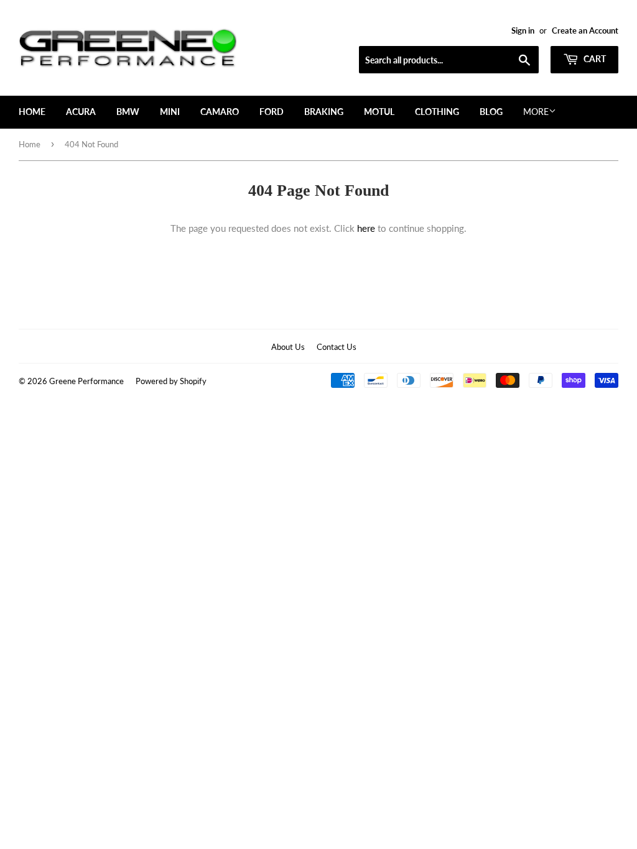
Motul (379, 111)
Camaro (219, 111)
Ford (271, 111)
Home (32, 111)
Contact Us (336, 347)
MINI (170, 111)
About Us (288, 347)
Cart (594, 58)
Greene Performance (86, 381)
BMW (127, 111)
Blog (491, 111)
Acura (81, 111)
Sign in (522, 30)
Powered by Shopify (171, 381)
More (536, 111)
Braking (323, 111)
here (366, 228)
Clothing (437, 111)
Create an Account (585, 30)
